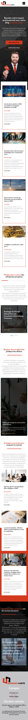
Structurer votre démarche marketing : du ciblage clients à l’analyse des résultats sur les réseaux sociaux (12, 573)
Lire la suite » (7, 123)
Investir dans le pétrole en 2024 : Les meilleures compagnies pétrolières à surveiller (13, 105)
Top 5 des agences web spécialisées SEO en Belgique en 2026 (13, 487)
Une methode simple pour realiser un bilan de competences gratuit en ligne (14, 647)
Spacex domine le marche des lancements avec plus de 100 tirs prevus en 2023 (13, 199)
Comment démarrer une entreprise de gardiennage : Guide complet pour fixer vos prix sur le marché (14, 314)
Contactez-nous (13, 693)
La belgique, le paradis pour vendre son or (13, 245)
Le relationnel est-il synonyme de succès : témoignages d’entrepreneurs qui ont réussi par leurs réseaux (14, 712)
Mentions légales (14, 696)
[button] (24, 3)
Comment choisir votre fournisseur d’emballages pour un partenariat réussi (13, 152)
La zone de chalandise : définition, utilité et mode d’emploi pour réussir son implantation (14, 529)
